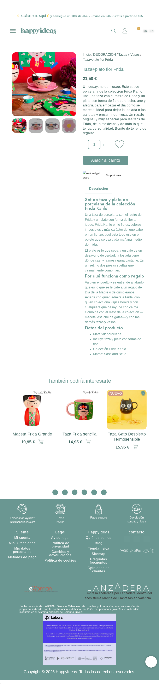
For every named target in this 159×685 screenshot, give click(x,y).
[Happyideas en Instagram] (55, 492)
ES (145, 31)
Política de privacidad (60, 544)
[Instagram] (146, 539)
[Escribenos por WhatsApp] (151, 661)
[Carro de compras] (137, 31)
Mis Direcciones (22, 543)
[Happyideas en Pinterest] (104, 492)
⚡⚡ (32, 16)
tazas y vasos (106, 322)
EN (152, 31)
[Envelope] (137, 539)
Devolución (136, 517)
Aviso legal (60, 537)
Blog (98, 543)
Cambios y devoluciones (60, 553)
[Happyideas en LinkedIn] (94, 492)
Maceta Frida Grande (32, 434)
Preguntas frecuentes (98, 560)
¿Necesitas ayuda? (22, 518)
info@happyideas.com (22, 522)
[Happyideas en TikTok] (84, 492)
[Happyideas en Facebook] (65, 492)
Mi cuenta (22, 537)
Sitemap (98, 554)
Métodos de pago (22, 557)
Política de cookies (60, 560)
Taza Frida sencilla (79, 434)
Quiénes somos (98, 537)
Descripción (98, 188)
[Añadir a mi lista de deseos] (119, 144)
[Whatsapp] (127, 539)
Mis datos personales (22, 550)
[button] (12, 31)
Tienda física (98, 548)
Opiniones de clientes (99, 569)
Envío (60, 518)
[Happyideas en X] (74, 492)
